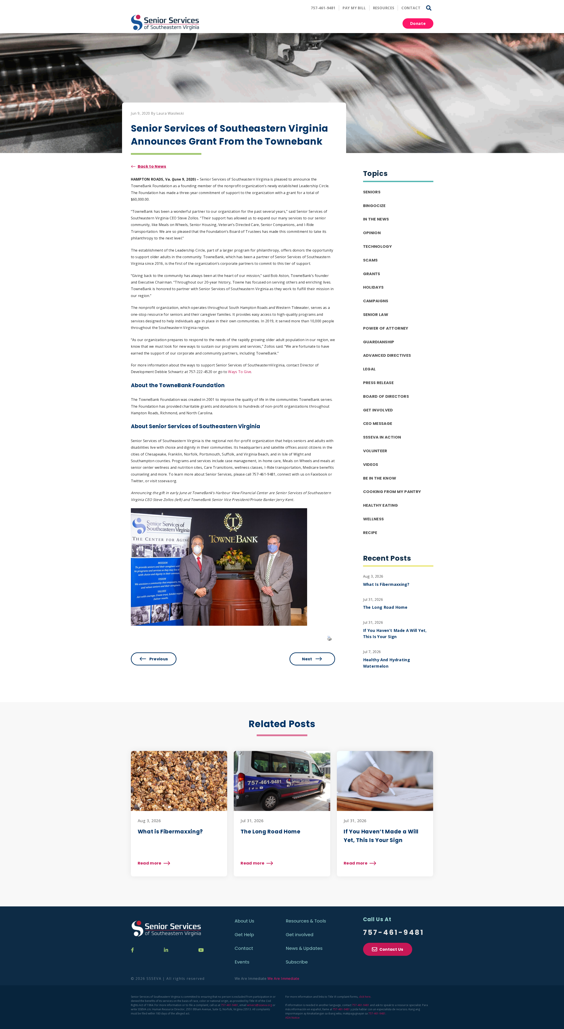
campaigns (375, 301)
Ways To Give (239, 371)
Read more (154, 863)
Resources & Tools (306, 921)
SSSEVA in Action (382, 437)
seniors (372, 192)
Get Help (244, 935)
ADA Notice (292, 1018)
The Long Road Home (385, 607)
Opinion (372, 232)
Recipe (370, 532)
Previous (158, 659)
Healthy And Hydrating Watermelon (386, 663)
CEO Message (377, 423)
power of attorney (385, 328)
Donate (418, 23)
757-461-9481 (323, 8)
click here (365, 997)
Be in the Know (379, 478)
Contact (411, 8)
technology (377, 246)
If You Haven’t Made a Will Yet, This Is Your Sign (395, 633)
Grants (371, 273)
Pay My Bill (354, 8)
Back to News (152, 166)
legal (369, 369)
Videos (370, 464)
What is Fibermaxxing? (386, 584)
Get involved (300, 935)
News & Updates (304, 948)
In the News (376, 219)
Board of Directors (386, 396)
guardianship (378, 342)
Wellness (373, 519)
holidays (373, 287)
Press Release (378, 382)
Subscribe (297, 962)
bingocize (374, 205)
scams (370, 260)
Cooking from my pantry (392, 491)
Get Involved (378, 410)
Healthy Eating (380, 505)
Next (307, 659)
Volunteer (375, 451)
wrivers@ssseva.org (259, 1005)
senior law (375, 314)
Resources (383, 8)
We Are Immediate (283, 978)
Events (242, 962)
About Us (244, 921)
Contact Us (391, 949)
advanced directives (387, 355)
